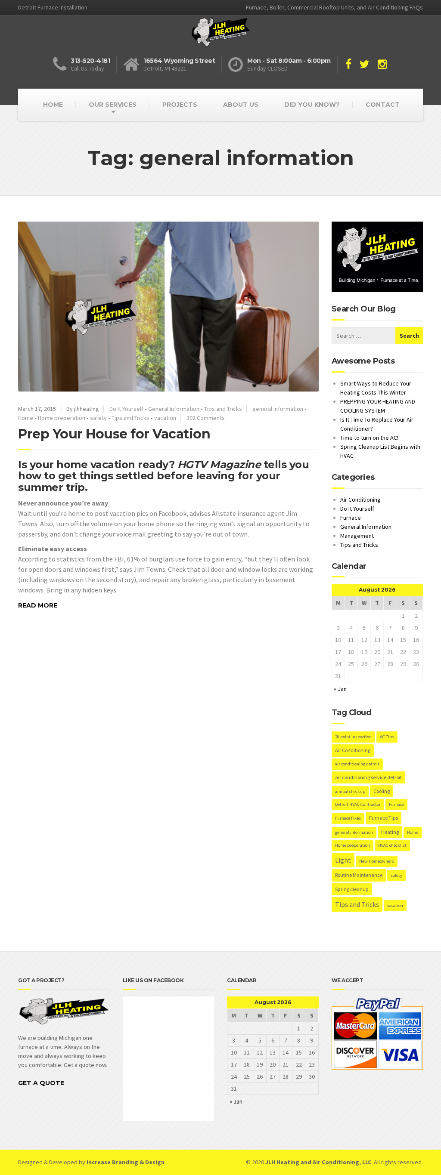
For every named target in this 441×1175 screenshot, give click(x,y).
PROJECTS (179, 104)
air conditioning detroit (357, 764)
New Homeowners (376, 861)
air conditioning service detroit (368, 777)
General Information (173, 409)
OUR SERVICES (113, 104)
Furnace (350, 517)
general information (277, 409)
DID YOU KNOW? (312, 104)
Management (357, 536)
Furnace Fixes (348, 818)
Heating (390, 832)
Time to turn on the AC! (369, 437)
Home (25, 418)
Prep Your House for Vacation (114, 434)
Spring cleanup (352, 889)
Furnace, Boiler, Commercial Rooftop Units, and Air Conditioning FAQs (334, 7)
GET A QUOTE (41, 1083)
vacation (165, 418)
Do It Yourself (126, 409)
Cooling (381, 791)
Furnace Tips (383, 817)
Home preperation (61, 418)
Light (343, 860)
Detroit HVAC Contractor (358, 804)
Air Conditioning (360, 499)
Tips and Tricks (223, 409)
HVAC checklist (392, 845)
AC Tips (387, 737)
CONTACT (383, 104)
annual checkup (350, 791)
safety (98, 418)
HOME (53, 104)
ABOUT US (240, 104)
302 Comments (205, 418)
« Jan (340, 689)
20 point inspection (353, 737)
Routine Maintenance (358, 875)
